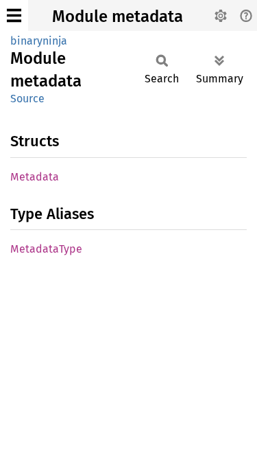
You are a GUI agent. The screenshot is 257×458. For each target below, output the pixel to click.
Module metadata (117, 16)
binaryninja (38, 40)
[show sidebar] (14, 15)
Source (27, 98)
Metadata (34, 176)
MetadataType (46, 248)
